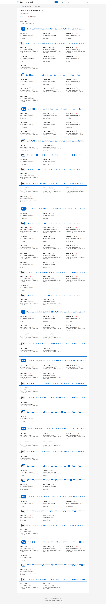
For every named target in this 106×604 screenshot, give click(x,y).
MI (75, 28)
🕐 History (70, 2)
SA (43, 28)
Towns (22, 16)
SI (44, 43)
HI (66, 28)
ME (77, 28)
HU (68, 28)
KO (40, 28)
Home (18, 6)
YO (83, 28)
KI (34, 28)
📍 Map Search (76, 2)
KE (38, 28)
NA (55, 28)
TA (51, 28)
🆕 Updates (64, 2)
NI (57, 43)
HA (64, 28)
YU (81, 28)
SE (48, 28)
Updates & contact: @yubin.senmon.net (53, 598)
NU (59, 28)
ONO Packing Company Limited (55, 600)
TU (53, 28)
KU (36, 28)
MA (73, 28)
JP (84, 2)
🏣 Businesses (32, 16)
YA (79, 28)
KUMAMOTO (23, 6)
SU (46, 28)
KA (32, 28)
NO (61, 28)
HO (70, 28)
